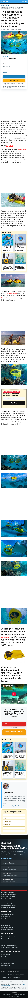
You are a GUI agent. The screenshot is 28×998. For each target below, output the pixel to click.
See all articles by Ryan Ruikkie (11, 806)
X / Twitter (10, 974)
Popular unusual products (7, 938)
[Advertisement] (14, 105)
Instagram (22, 974)
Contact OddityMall (5, 954)
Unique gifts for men (5, 916)
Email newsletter (16, 977)
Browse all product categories (8, 907)
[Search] (26, 1)
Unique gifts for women (6, 918)
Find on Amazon (14, 80)
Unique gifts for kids (5, 925)
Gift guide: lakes (7, 821)
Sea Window (21, 149)
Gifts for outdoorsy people (7, 927)
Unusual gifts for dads (6, 920)
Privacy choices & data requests (8, 961)
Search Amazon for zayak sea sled (14, 732)
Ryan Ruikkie (6, 29)
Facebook (4, 974)
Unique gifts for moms (6, 923)
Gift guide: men (7, 824)
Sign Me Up (14, 402)
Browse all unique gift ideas (10, 830)
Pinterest (16, 974)
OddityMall (6, 843)
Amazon (5, 637)
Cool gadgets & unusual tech (7, 892)
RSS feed (9, 977)
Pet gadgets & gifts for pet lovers (8, 905)
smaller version (12, 294)
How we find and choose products (9, 943)
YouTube (4, 977)
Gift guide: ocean (7, 827)
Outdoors (7, 5)
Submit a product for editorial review (9, 947)
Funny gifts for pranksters (7, 929)
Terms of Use (4, 956)
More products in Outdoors (10, 814)
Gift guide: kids (7, 818)
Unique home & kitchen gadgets (8, 894)
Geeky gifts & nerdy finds (7, 898)
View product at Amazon (14, 76)
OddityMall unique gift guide (7, 914)
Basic (11, 146)
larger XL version (7, 298)
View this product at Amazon (14, 724)
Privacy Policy (4, 958)
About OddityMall (5, 940)
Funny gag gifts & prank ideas (8, 896)
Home (2, 5)
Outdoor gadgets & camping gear (8, 900)
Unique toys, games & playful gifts (9, 903)
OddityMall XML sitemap (6, 965)
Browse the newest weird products (9, 936)
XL (7, 146)
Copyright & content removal (7, 963)
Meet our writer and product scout (8, 945)
